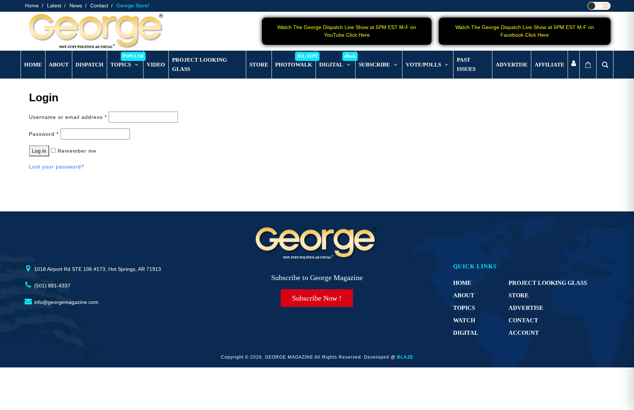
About (463, 295)
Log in (39, 151)
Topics (464, 308)
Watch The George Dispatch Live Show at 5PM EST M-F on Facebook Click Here (524, 31)
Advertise (526, 308)
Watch (464, 320)
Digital (465, 333)
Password (44, 134)
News (75, 5)
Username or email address (68, 117)
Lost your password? (56, 167)
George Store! (132, 5)
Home (32, 5)
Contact (99, 5)
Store (519, 295)
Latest (54, 5)
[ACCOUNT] (573, 64)
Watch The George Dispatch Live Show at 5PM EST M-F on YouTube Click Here (346, 31)
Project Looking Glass (548, 283)
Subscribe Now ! (317, 298)
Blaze (405, 357)
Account (524, 333)
